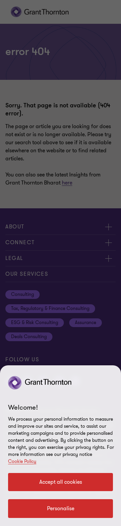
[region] (60, 445)
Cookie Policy (22, 461)
